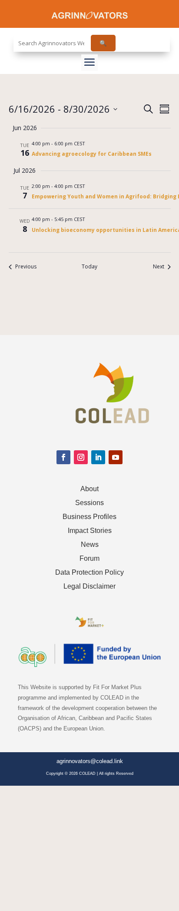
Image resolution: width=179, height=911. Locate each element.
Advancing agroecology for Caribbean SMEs (92, 153)
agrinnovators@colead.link (89, 761)
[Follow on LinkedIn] (98, 457)
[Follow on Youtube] (116, 457)
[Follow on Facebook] (63, 457)
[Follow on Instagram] (81, 457)
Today (89, 266)
